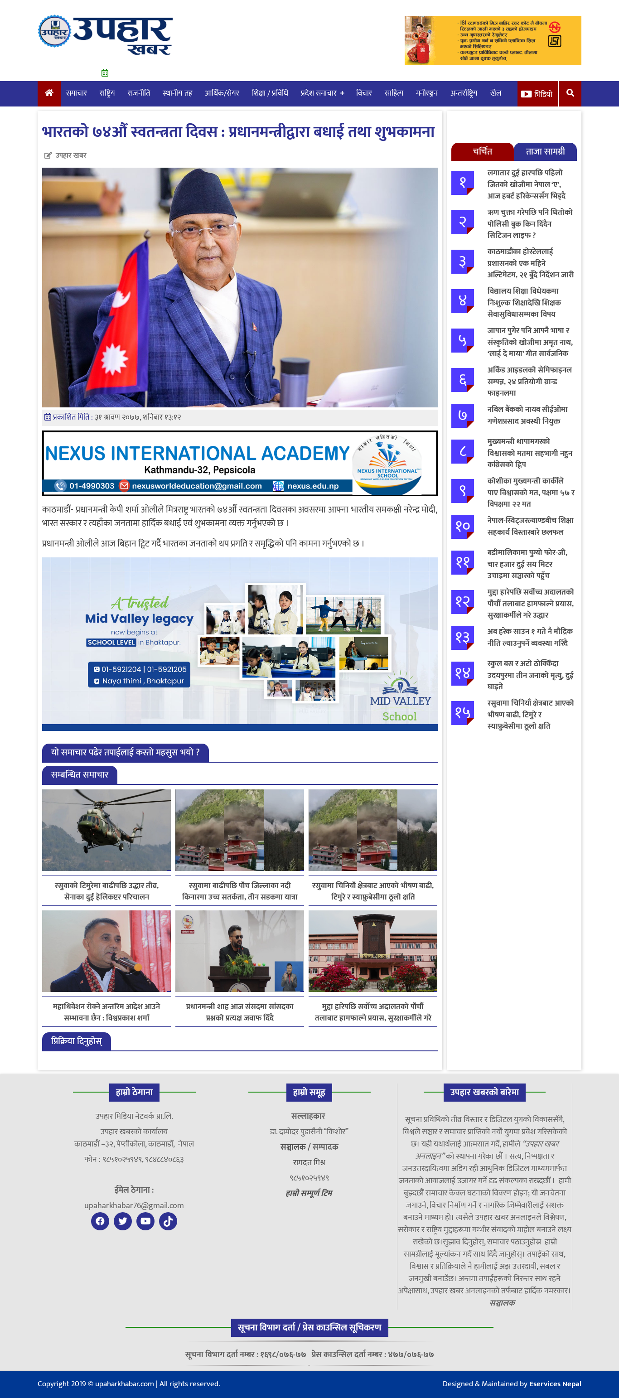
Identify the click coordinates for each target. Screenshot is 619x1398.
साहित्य (394, 93)
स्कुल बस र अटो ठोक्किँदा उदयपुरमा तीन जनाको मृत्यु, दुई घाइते (531, 675)
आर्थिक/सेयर (222, 93)
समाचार (76, 93)
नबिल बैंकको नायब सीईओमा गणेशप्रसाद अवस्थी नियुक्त (528, 415)
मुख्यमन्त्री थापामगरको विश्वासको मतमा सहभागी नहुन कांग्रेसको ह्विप (530, 453)
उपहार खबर (71, 156)
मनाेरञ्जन (427, 93)
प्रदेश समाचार (319, 93)
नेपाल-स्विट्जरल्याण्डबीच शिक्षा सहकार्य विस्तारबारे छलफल (531, 526)
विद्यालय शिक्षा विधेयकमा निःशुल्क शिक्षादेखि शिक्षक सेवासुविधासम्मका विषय (524, 303)
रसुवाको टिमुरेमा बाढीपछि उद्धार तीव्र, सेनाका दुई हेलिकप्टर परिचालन (107, 891)
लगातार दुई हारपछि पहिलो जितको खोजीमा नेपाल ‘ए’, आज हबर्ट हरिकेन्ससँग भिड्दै (527, 185)
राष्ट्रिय (107, 93)
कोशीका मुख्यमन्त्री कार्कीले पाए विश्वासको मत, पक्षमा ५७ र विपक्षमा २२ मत (531, 493)
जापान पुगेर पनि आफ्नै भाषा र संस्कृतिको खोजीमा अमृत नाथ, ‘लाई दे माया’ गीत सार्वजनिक (530, 342)
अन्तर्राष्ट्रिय (464, 93)
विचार (364, 93)
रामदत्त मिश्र (309, 1163)
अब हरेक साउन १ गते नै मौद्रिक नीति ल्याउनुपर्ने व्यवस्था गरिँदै (530, 637)
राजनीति (139, 93)
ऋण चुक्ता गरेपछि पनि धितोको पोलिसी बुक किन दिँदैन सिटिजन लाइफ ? (530, 224)
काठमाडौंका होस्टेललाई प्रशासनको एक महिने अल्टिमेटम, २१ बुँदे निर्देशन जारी (531, 263)
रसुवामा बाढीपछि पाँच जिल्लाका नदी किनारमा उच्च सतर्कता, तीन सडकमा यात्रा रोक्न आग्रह (240, 891)
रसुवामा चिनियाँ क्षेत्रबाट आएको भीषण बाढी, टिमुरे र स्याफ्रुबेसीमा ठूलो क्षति (373, 891)
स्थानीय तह (177, 93)
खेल (496, 93)
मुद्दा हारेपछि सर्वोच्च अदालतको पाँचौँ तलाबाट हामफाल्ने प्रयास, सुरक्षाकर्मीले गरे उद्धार (373, 1012)
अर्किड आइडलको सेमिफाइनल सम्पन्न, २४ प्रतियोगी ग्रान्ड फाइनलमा (530, 382)
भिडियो (543, 94)
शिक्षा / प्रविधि (270, 93)
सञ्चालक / (296, 1147)
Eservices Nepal (555, 1384)
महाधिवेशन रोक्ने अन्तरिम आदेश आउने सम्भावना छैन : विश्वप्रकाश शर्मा (106, 1012)
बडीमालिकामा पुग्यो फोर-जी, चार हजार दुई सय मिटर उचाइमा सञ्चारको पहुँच (527, 564)
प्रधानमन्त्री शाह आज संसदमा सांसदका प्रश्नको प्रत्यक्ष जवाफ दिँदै (240, 1012)
